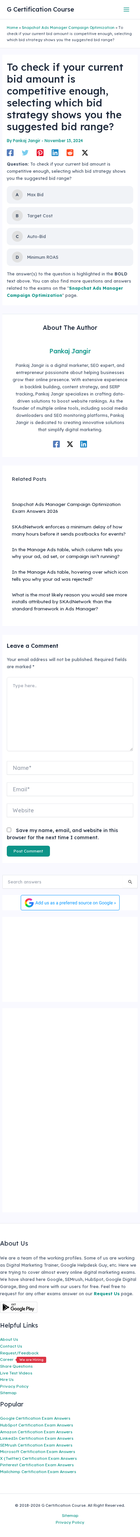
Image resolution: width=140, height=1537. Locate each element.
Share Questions (16, 1366)
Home (12, 27)
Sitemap (8, 1392)
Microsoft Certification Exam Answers (37, 1451)
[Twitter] (25, 152)
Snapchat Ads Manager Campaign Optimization (68, 27)
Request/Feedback (19, 1352)
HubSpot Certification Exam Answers (36, 1425)
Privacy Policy (14, 1386)
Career (21, 1359)
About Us (9, 1339)
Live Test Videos (16, 1372)
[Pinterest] (40, 152)
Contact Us (11, 1346)
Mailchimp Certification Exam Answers (38, 1471)
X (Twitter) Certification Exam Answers (38, 1458)
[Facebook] (10, 152)
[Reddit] (70, 152)
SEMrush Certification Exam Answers (36, 1445)
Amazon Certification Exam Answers (36, 1431)
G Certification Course (40, 9)
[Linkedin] (55, 152)
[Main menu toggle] (126, 9)
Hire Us (7, 1379)
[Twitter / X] (85, 152)
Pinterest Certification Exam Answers (37, 1464)
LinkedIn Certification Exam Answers (36, 1438)
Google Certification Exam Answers (35, 1418)
